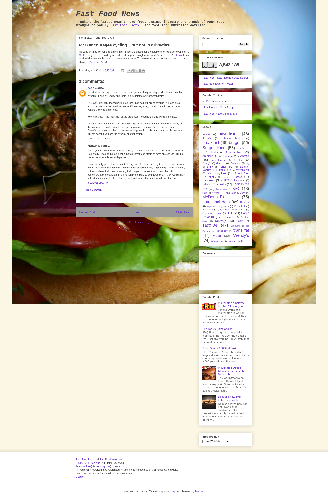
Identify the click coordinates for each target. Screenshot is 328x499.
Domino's (236, 163)
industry (221, 184)
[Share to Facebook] (140, 71)
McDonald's (213, 196)
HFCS (226, 180)
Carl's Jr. (243, 148)
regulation (240, 209)
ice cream (239, 180)
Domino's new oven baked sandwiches (230, 398)
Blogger (199, 491)
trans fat (241, 230)
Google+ (80, 476)
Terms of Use (83, 466)
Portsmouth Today (97, 62)
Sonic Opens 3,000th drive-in (219, 348)
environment (242, 170)
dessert (220, 163)
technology (222, 231)
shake (230, 213)
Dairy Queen (218, 160)
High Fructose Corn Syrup (218, 107)
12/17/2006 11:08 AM (99, 138)
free (223, 173)
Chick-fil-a (233, 152)
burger (235, 142)
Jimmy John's (222, 189)
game (226, 177)
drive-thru (226, 166)
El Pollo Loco (223, 170)
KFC (236, 188)
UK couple (179, 55)
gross (238, 176)
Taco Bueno (234, 226)
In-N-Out (207, 184)
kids (204, 193)
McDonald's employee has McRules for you (231, 304)
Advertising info (101, 466)
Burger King (214, 147)
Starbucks (229, 217)
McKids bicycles (88, 55)
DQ (247, 163)
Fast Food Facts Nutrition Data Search (225, 77)
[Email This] (129, 71)
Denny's (206, 163)
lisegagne (175, 491)
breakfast (210, 142)
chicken (207, 156)
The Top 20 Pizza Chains (217, 328)
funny (212, 176)
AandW (206, 134)
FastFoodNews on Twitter (217, 83)
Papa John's (213, 206)
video (217, 236)
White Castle (236, 240)
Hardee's (208, 180)
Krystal (216, 193)
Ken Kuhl (96, 462)
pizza (226, 206)
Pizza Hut (239, 206)
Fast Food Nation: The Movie (219, 113)
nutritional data (216, 202)
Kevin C (92, 88)
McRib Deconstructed (215, 101)
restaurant (207, 213)
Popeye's (207, 209)
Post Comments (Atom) (142, 222)
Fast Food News (108, 14)
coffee (244, 156)
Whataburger (218, 241)
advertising (229, 133)
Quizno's (225, 209)
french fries (242, 173)
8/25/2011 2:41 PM (98, 182)
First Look (211, 173)
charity (214, 152)
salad (219, 213)
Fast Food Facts (124, 25)
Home (135, 212)
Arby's (206, 138)
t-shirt (240, 220)
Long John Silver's (235, 193)
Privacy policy (119, 466)
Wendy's (241, 235)
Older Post (183, 212)
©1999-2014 (82, 462)
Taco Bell (210, 225)
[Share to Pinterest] (143, 71)
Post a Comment (93, 189)
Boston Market (233, 138)
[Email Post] (122, 70)
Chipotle (228, 156)
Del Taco (238, 160)
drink (210, 166)
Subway (220, 221)
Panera (244, 202)
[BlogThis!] (133, 71)
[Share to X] (136, 71)
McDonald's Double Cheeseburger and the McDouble (231, 371)
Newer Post (87, 212)
